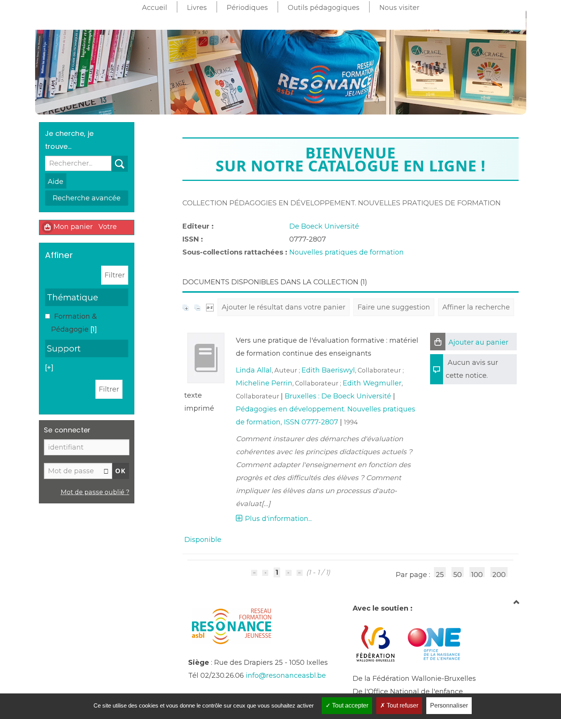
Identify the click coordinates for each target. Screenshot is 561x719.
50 (457, 574)
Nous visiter (399, 7)
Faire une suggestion (394, 307)
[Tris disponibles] (210, 307)
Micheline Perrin (264, 383)
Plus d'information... (278, 518)
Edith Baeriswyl (328, 370)
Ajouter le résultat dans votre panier (283, 307)
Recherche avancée (87, 198)
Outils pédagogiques (323, 7)
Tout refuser (401, 705)
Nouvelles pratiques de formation (346, 252)
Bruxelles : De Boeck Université (338, 396)
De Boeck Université (324, 226)
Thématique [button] (72, 297)
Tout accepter (349, 705)
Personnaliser (449, 705)
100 (477, 574)
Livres (197, 7)
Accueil (154, 7)
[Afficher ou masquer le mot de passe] (106, 471)
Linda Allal (254, 370)
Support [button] (64, 348)
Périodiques (247, 7)
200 (499, 574)
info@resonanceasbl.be (286, 675)
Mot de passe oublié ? (95, 492)
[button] (437, 341)
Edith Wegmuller (372, 383)
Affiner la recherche (476, 307)
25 (440, 574)
